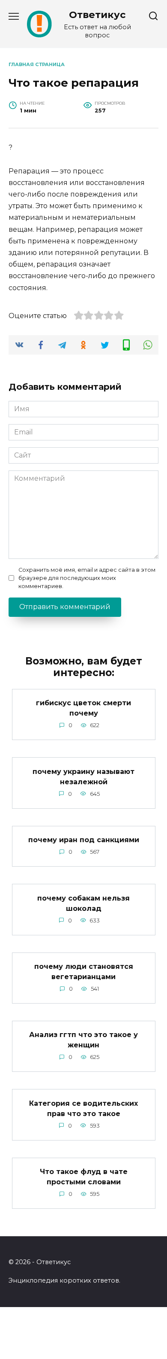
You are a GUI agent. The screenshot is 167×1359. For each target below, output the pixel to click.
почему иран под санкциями (83, 840)
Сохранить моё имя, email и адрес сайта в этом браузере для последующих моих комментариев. (86, 578)
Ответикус (97, 15)
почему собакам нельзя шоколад (83, 903)
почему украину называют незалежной (83, 776)
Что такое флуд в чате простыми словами (84, 1177)
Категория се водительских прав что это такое (83, 1108)
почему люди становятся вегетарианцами (83, 971)
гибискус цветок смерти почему (83, 708)
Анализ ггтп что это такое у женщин (83, 1040)
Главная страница (37, 64)
